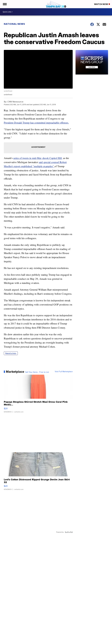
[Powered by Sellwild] (69, 532)
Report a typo (10, 353)
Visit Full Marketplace (64, 372)
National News (14, 24)
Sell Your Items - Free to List (37, 372)
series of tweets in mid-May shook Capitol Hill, (37, 158)
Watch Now (101, 4)
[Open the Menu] (4, 4)
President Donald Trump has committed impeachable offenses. (36, 122)
